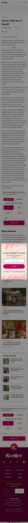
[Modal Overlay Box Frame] (14, 261)
